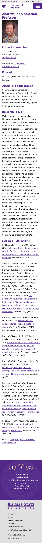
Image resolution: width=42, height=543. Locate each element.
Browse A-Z (35, 2)
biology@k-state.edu (21, 488)
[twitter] (21, 467)
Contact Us (11, 514)
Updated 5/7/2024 (14, 538)
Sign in (27, 2)
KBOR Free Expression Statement (19, 530)
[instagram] (29, 467)
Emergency (12, 517)
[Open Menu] (37, 6)
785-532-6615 (21, 483)
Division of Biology (17, 6)
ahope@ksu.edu (9, 57)
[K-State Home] (4, 6)
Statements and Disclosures (17, 520)
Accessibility (12, 524)
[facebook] (12, 467)
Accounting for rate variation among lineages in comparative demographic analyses (20, 427)
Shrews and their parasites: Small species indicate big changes (18, 323)
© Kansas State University (17, 535)
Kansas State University (9, 2)
